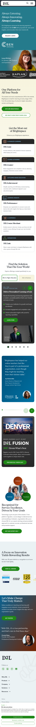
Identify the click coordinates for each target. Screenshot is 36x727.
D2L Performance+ (10, 203)
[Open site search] (27, 3)
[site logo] (6, 3)
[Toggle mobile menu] (32, 3)
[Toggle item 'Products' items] (9, 680)
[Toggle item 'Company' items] (9, 684)
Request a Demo (10, 36)
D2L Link (6, 244)
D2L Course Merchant (11, 223)
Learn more (10, 321)
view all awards (10, 568)
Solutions (4, 688)
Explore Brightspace (12, 109)
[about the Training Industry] (27, 579)
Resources (5, 691)
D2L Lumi (7, 147)
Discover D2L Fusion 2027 (15, 462)
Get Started (9, 619)
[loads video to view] (18, 334)
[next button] (30, 288)
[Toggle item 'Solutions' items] (9, 687)
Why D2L (4, 677)
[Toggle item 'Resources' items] (9, 691)
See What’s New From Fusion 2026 (16, 115)
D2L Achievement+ (10, 183)
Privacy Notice (5, 702)
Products (4, 680)
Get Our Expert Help (11, 531)
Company (5, 684)
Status (3, 699)
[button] (4, 705)
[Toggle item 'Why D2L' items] (9, 676)
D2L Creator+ (8, 165)
